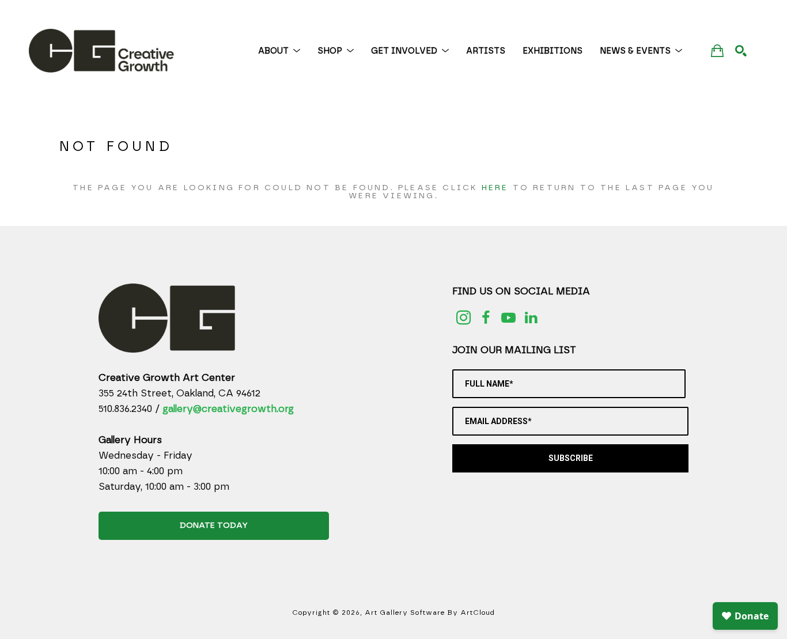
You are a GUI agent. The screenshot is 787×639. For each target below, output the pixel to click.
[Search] (741, 50)
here (495, 188)
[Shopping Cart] (717, 50)
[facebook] (486, 318)
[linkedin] (531, 318)
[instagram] (463, 318)
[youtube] (508, 318)
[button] (279, 51)
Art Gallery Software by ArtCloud (430, 612)
